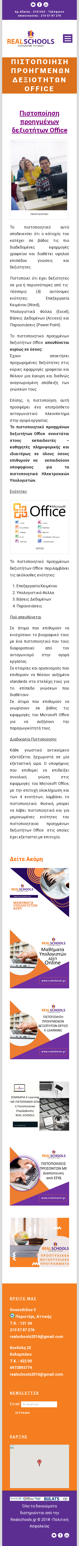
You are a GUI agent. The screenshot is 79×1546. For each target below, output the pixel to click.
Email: (15, 1404)
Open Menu (67, 38)
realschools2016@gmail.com (36, 1336)
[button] (39, 1463)
